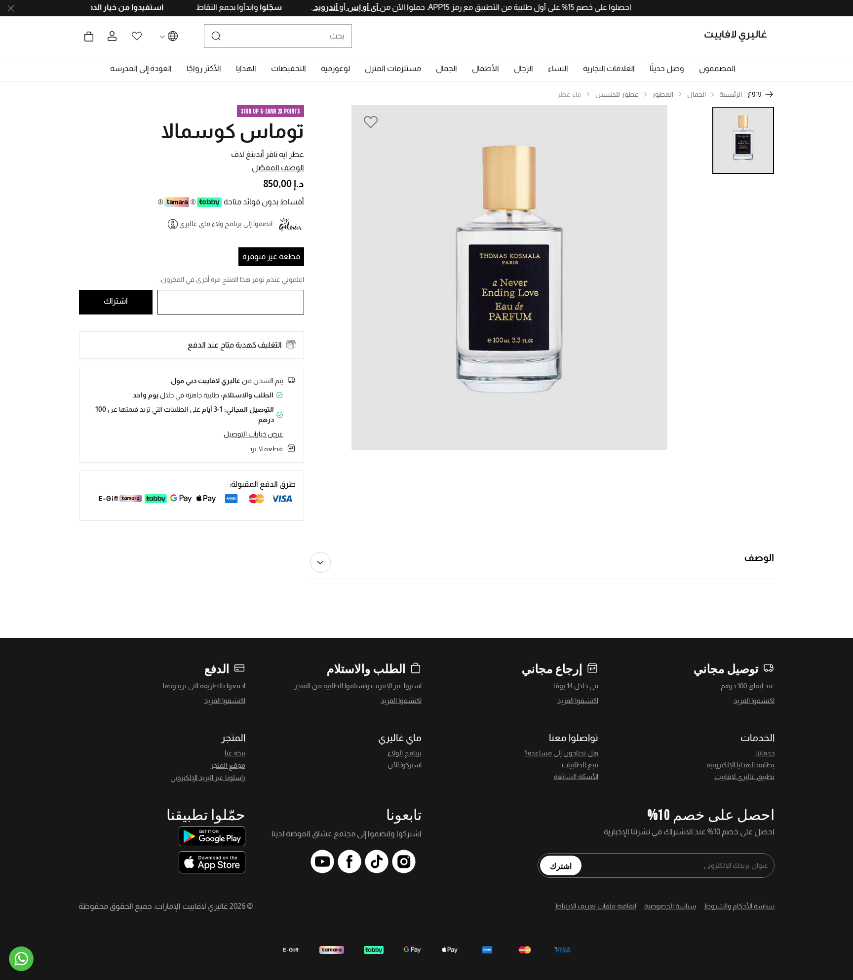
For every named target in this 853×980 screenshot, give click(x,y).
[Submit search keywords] (216, 36)
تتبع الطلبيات (580, 765)
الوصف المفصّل (278, 167)
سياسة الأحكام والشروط (739, 906)
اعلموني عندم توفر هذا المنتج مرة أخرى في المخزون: (231, 279)
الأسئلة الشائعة (576, 777)
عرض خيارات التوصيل (253, 434)
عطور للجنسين (617, 94)
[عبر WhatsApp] (21, 958)
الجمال (696, 94)
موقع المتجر (228, 765)
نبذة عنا (235, 753)
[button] (717, 68)
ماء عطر (569, 94)
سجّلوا (249, 7)
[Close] (10, 8)
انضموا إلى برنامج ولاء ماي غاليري (225, 224)
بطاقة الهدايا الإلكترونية (741, 765)
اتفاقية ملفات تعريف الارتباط (595, 906)
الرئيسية (730, 94)
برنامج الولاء (405, 753)
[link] (609, 68)
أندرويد (304, 7)
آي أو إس (341, 7)
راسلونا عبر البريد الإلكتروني (207, 778)
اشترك (561, 865)
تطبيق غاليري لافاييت (744, 777)
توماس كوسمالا (232, 131)
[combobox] (278, 36)
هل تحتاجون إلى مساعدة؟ (561, 753)
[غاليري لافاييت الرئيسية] (739, 36)
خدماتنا (765, 753)
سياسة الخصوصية (670, 906)
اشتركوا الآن (405, 765)
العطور (662, 94)
